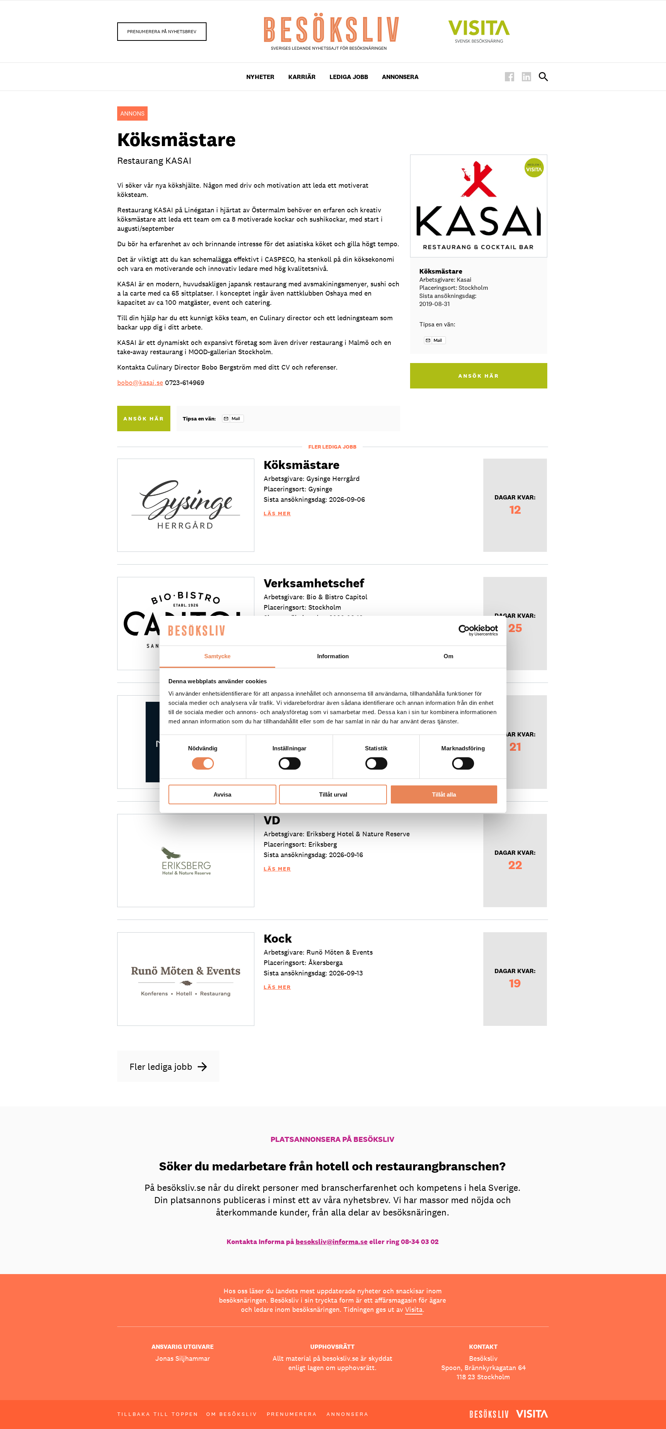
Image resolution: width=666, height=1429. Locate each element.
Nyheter (260, 77)
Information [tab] (333, 656)
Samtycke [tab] (217, 656)
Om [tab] (448, 656)
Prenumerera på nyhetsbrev (162, 32)
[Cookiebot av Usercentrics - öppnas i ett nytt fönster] (464, 630)
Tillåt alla (444, 794)
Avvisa (222, 794)
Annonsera (400, 77)
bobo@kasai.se (140, 382)
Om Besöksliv (231, 1414)
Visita (413, 1309)
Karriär (302, 77)
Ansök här (143, 418)
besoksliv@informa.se (332, 1241)
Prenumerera (292, 1414)
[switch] (290, 763)
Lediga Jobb (349, 77)
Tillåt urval (333, 794)
